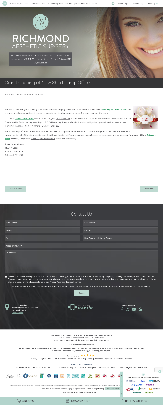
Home (6, 94)
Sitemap (100, 389)
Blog (12, 94)
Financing (54, 3)
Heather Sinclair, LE (44, 59)
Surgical (20, 3)
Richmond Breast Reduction (44, 367)
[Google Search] (156, 3)
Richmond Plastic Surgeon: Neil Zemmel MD (129, 367)
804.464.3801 (86, 308)
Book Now (85, 3)
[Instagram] (128, 310)
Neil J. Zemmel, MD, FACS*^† (21, 55)
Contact (94, 3)
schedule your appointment (43, 138)
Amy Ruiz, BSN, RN (40, 63)
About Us (45, 3)
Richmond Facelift (23, 367)
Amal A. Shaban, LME (63, 59)
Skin (26, 3)
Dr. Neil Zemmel (63, 118)
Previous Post (16, 189)
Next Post (149, 189)
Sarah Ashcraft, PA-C (63, 55)
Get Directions (17, 313)
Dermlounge (103, 367)
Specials (77, 3)
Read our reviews (73, 356)
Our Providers (35, 3)
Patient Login (123, 3)
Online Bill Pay (137, 3)
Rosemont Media (91, 392)
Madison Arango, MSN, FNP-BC (22, 59)
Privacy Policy (91, 389)
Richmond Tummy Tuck (67, 367)
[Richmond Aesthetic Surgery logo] (4, 5)
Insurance (68, 3)
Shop (61, 3)
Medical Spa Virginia (88, 367)
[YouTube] (135, 310)
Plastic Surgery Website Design (72, 392)
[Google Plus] (142, 310)
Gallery (13, 3)
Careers (150, 3)
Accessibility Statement (113, 389)
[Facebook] (123, 310)
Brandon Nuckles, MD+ (44, 55)
